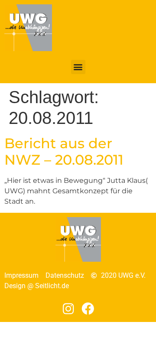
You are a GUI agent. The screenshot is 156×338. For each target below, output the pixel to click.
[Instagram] (68, 309)
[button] (78, 67)
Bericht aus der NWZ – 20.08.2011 (64, 151)
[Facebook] (88, 309)
